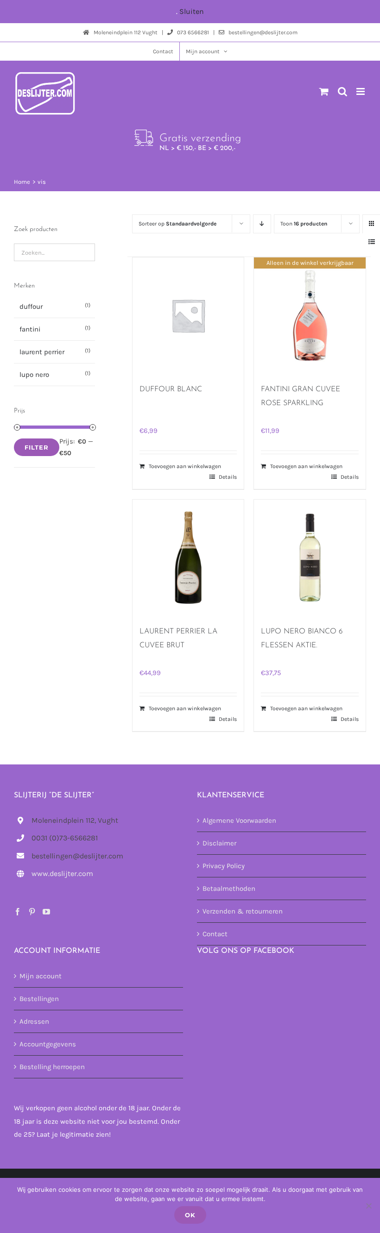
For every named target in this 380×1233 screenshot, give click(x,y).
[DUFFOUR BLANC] (188, 315)
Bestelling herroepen (52, 1067)
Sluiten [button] (191, 11)
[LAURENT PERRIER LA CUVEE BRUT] (188, 557)
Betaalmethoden (229, 888)
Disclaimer (219, 843)
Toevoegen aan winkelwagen (185, 466)
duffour (31, 306)
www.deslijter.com (62, 873)
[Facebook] (17, 911)
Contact (215, 934)
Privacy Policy (224, 866)
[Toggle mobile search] (342, 91)
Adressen (34, 1021)
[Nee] (368, 1205)
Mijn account (40, 976)
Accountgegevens (47, 1044)
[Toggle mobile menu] (361, 91)
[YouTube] (46, 911)
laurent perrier (41, 352)
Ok (190, 1215)
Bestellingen (39, 999)
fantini (29, 329)
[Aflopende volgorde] (262, 223)
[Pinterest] (32, 911)
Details (228, 477)
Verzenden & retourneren (243, 911)
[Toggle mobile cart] (324, 91)
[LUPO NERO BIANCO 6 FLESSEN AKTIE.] (310, 557)
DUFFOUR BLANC (170, 389)
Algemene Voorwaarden (239, 820)
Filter (37, 447)
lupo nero (34, 374)
